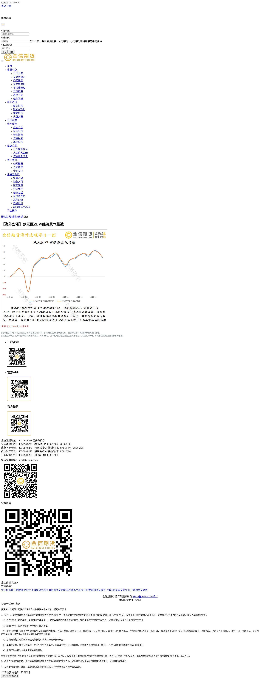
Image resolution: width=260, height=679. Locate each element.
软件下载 (18, 98)
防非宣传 (18, 185)
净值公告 (18, 131)
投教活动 (18, 178)
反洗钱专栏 (19, 196)
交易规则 (18, 203)
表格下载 (18, 95)
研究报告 (18, 106)
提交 (4, 52)
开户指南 (18, 91)
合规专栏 (18, 189)
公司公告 (18, 73)
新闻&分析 (19, 109)
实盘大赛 (18, 116)
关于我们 (12, 160)
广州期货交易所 (139, 590)
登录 (3, 6)
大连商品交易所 (57, 590)
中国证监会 (7, 590)
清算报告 (18, 138)
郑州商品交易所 (74, 590)
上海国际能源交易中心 (118, 590)
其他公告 (18, 142)
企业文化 (18, 171)
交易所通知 (19, 84)
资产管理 (12, 124)
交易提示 (18, 80)
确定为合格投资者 (10, 676)
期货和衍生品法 (21, 207)
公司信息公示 (20, 149)
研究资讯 (12, 102)
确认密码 (6, 45)
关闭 (11, 52)
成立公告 (18, 127)
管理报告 (18, 134)
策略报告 (18, 113)
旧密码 (5, 31)
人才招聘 (18, 167)
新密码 (5, 37)
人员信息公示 (20, 153)
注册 (9, 6)
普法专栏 (18, 192)
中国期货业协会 (22, 590)
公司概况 (18, 163)
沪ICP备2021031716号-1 (145, 596)
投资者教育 (13, 174)
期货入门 (18, 181)
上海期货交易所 (39, 590)
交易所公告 (19, 77)
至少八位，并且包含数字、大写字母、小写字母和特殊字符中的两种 (66, 41)
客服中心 (12, 69)
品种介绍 (18, 200)
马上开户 (12, 210)
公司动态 (12, 120)
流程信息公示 (20, 156)
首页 (9, 66)
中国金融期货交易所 (94, 590)
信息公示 (12, 145)
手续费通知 (19, 87)
